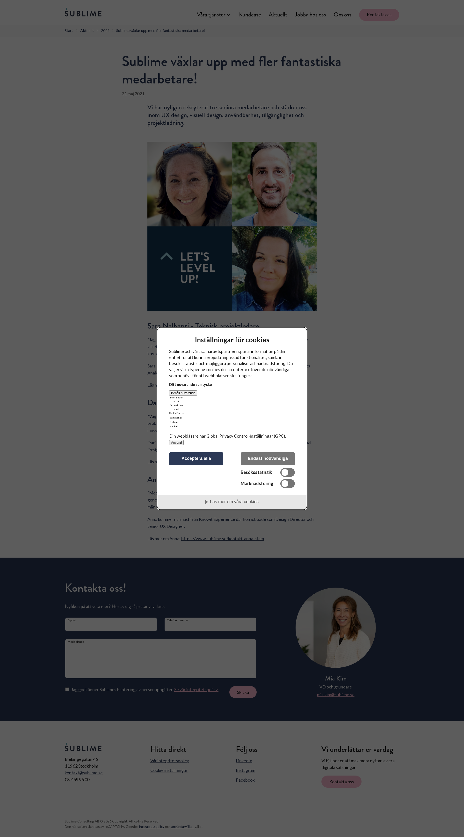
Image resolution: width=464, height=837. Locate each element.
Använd (176, 442)
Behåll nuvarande (183, 393)
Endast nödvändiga (268, 458)
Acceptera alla (196, 458)
